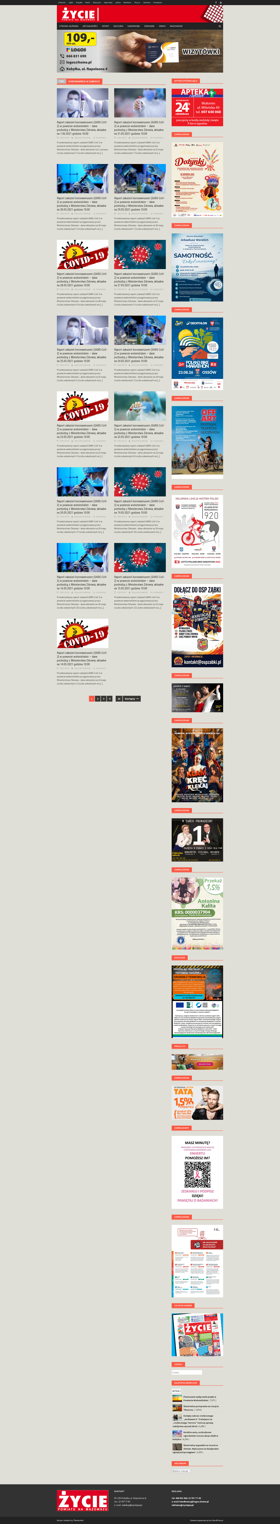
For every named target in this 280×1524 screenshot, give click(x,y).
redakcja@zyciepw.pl (132, 1505)
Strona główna (68, 26)
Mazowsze (176, 26)
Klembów (127, 3)
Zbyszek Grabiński (82, 137)
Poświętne (157, 3)
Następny (130, 698)
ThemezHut (78, 1520)
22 (119, 698)
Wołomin (62, 3)
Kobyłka (79, 3)
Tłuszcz (137, 3)
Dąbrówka (108, 3)
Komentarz (101, 137)
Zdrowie (149, 26)
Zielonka (146, 3)
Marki (87, 3)
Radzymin (97, 3)
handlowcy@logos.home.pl (194, 1501)
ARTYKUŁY (176, 1391)
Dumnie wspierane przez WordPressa (206, 1520)
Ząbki (71, 3)
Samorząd (133, 26)
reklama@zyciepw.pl (183, 1505)
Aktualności (90, 26)
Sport (105, 26)
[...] (101, 152)
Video (162, 26)
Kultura (118, 26)
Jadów (118, 3)
